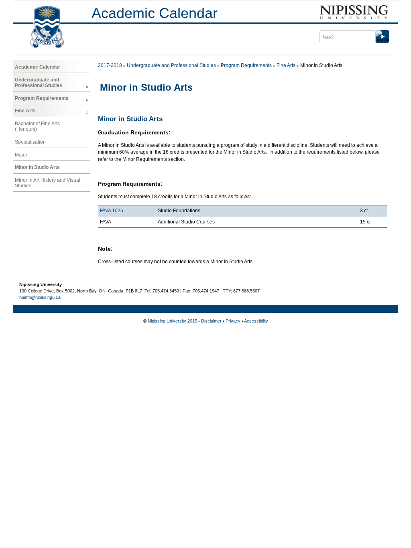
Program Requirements (42, 98)
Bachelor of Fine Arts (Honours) (37, 126)
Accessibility (256, 321)
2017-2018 (110, 65)
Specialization (30, 142)
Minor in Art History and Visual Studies (47, 183)
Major (21, 155)
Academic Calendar (155, 13)
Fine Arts (25, 111)
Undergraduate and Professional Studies (38, 82)
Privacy (233, 321)
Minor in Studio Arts (37, 167)
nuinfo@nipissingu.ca (40, 297)
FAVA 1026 (111, 210)
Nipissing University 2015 (172, 321)
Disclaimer (211, 321)
